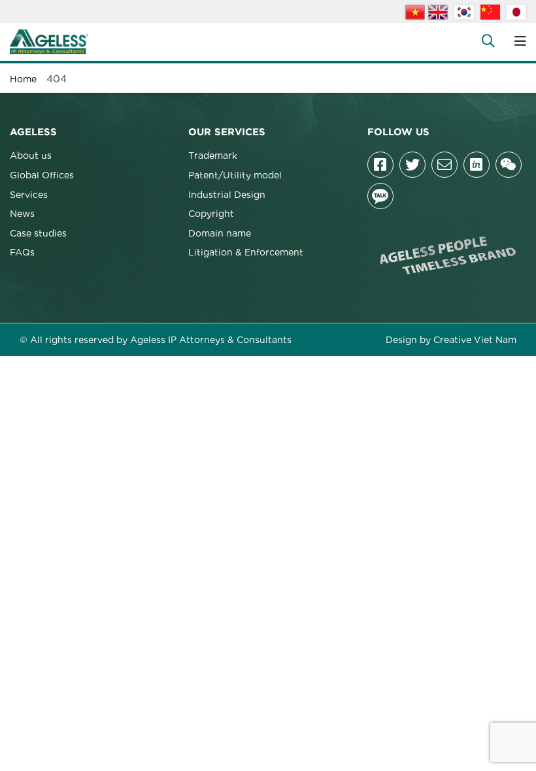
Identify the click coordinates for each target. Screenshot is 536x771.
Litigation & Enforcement (245, 251)
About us (31, 155)
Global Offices (42, 174)
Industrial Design (226, 194)
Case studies (38, 232)
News (22, 213)
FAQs (22, 251)
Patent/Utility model (235, 174)
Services (29, 194)
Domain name (219, 232)
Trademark (212, 155)
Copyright (211, 213)
